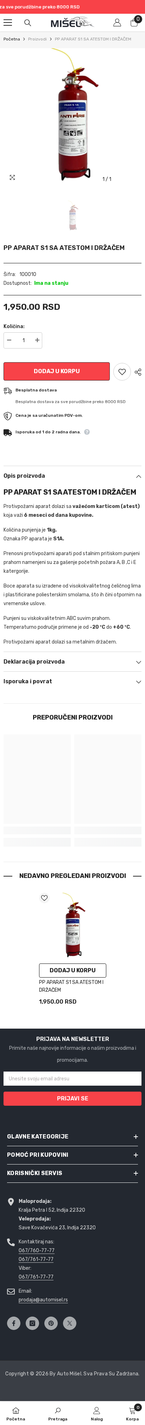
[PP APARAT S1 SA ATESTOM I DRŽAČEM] (72, 926)
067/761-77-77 (36, 1259)
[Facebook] (13, 1323)
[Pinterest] (51, 1323)
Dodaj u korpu (57, 371)
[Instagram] (32, 1323)
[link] (37, 830)
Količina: (14, 326)
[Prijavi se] (117, 22)
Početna (12, 39)
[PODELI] (136, 372)
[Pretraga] (28, 23)
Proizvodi (37, 39)
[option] (72, 117)
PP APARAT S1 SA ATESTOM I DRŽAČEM (71, 986)
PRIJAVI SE (72, 1098)
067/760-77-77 (37, 1251)
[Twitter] (69, 1323)
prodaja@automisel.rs (43, 1300)
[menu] (8, 22)
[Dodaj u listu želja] (122, 372)
